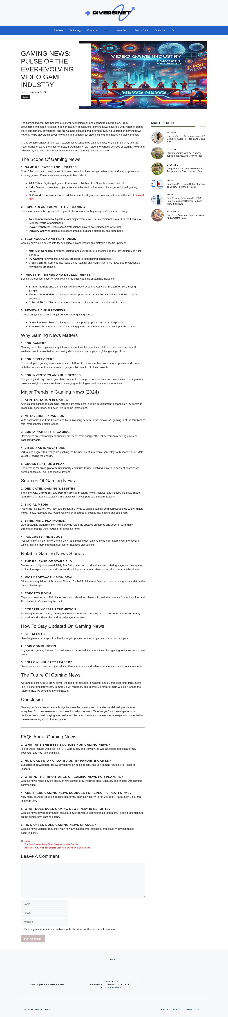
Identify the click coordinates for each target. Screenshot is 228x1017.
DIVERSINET (113, 987)
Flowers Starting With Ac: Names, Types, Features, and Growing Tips (184, 154)
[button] (173, 30)
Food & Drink (141, 30)
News (107, 30)
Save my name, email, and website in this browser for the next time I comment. (70, 929)
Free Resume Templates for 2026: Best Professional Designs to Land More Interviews (184, 201)
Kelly (23, 92)
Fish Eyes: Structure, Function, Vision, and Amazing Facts (186, 216)
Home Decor (122, 30)
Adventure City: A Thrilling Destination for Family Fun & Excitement (57, 847)
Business (58, 30)
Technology (75, 30)
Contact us (159, 30)
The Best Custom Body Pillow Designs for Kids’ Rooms (51, 844)
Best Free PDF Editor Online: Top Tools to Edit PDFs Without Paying (186, 185)
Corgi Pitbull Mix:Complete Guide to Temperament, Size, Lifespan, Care (185, 170)
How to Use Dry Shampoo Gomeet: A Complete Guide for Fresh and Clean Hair (186, 139)
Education (92, 30)
